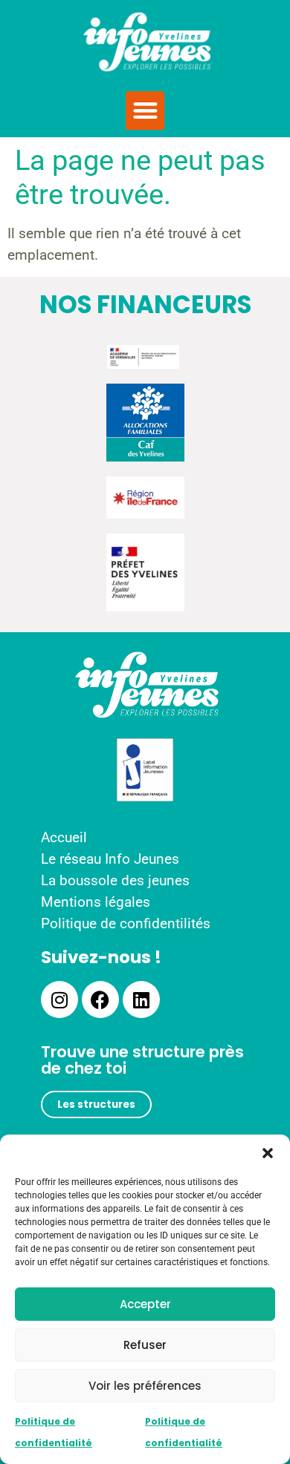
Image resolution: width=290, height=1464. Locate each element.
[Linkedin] (141, 999)
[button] (267, 1153)
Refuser (145, 1345)
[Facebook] (100, 999)
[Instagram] (59, 999)
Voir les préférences (145, 1386)
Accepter (145, 1304)
